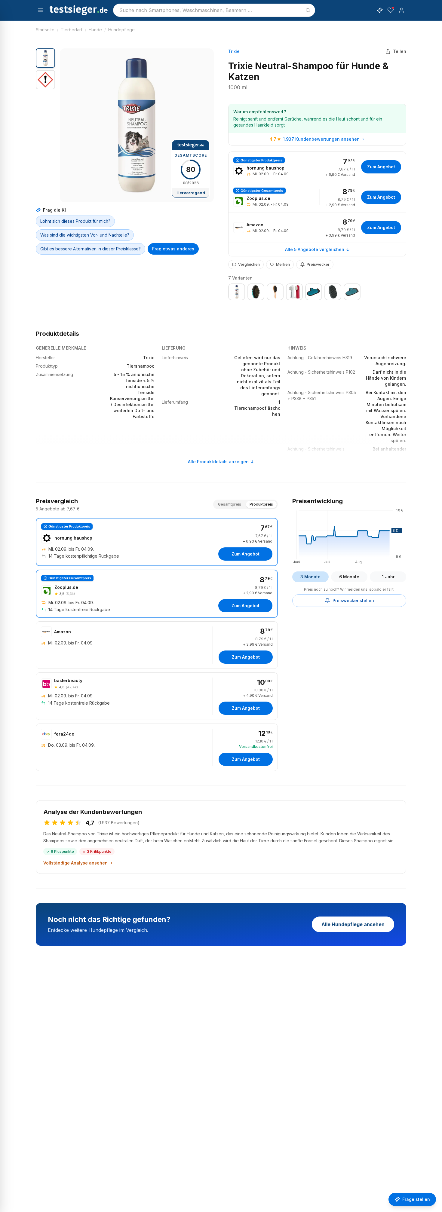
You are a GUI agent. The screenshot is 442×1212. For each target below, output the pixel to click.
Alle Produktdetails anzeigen (218, 461)
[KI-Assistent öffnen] (380, 10)
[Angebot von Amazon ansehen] (317, 228)
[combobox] (214, 10)
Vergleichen (249, 264)
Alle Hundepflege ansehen (353, 924)
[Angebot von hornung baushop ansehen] (317, 167)
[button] (137, 125)
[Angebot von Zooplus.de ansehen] (317, 197)
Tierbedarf (71, 29)
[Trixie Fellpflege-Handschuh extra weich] (352, 291)
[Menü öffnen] (40, 10)
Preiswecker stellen (353, 600)
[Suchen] (307, 10)
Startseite (45, 29)
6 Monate (349, 576)
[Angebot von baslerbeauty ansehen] (157, 696)
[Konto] (401, 10)
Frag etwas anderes (173, 248)
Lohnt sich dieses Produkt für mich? (75, 221)
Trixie (234, 51)
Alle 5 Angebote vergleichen (314, 249)
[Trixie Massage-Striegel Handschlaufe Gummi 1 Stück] (332, 291)
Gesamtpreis (229, 504)
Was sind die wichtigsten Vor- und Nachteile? (84, 234)
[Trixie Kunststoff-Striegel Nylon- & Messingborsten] (255, 291)
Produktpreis (261, 504)
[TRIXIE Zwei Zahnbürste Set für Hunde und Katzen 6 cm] (294, 291)
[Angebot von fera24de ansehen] (157, 747)
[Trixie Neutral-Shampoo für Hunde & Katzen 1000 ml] (236, 291)
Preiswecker (318, 264)
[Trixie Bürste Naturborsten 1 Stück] (275, 291)
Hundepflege (121, 29)
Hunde (95, 29)
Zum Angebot (381, 166)
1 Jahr (388, 576)
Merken (283, 264)
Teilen (399, 51)
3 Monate (310, 576)
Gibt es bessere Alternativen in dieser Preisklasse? (90, 248)
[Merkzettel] (390, 10)
